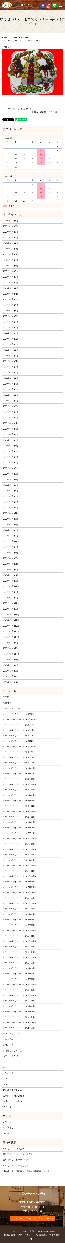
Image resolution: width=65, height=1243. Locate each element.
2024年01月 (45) (10, 395)
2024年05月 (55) (10, 372)
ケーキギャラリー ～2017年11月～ (21, 833)
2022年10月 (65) (10, 479)
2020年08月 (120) (11, 626)
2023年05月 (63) (10, 440)
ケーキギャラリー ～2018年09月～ (21, 779)
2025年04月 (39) (10, 311)
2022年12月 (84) (10, 468)
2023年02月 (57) (10, 457)
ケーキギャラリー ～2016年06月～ (21, 925)
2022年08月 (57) (10, 491)
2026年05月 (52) (10, 237)
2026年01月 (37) (10, 260)
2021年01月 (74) (10, 598)
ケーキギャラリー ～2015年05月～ (21, 995)
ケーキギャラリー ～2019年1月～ (20, 757)
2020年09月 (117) (11, 620)
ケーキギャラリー (20, 38)
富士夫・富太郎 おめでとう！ (46, 112)
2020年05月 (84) (10, 643)
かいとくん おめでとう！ (15, 1165)
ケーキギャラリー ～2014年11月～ (21, 1028)
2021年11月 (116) (11, 541)
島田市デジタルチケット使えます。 (20, 1154)
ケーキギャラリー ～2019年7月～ (20, 725)
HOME (4, 38)
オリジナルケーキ (11, 1034)
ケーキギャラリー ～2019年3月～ (20, 746)
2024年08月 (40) (10, 356)
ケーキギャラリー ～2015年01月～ (21, 1017)
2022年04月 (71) (10, 513)
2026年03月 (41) (10, 249)
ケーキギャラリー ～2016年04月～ (21, 936)
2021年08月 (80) (10, 558)
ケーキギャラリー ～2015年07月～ (21, 984)
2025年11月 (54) (10, 271)
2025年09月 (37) (10, 282)
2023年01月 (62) (10, 462)
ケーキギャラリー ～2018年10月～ (21, 774)
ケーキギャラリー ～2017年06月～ (21, 860)
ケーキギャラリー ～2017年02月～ (21, 882)
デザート (7, 1079)
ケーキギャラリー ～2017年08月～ (21, 849)
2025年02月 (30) (10, 322)
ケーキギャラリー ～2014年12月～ (21, 1022)
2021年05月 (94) (10, 575)
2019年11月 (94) (10, 676)
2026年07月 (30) (10, 226)
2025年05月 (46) (10, 305)
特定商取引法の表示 (12, 1090)
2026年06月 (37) (10, 232)
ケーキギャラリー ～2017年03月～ (21, 876)
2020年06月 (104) (11, 637)
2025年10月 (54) (10, 277)
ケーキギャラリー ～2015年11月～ (21, 963)
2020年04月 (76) (10, 648)
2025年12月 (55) (10, 266)
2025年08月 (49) (10, 288)
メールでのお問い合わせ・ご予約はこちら (32, 1218)
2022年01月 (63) (10, 530)
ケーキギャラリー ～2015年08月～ (21, 979)
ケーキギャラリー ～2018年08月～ (21, 784)
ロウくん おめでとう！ (14, 1149)
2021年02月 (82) (10, 592)
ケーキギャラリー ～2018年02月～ (21, 817)
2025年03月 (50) (10, 316)
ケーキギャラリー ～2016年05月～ (21, 930)
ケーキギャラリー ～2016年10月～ (21, 903)
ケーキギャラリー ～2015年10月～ (21, 968)
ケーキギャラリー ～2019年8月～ (20, 719)
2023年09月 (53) (10, 417)
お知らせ (7, 1122)
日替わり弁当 (9, 1045)
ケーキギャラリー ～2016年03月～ (21, 941)
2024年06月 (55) (10, 367)
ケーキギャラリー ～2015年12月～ (21, 957)
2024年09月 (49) (10, 350)
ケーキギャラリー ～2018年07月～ (21, 790)
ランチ (6, 1062)
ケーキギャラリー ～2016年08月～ (21, 914)
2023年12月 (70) (10, 401)
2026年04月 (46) (10, 243)
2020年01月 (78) (10, 665)
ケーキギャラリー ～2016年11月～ (21, 898)
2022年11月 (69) (10, 474)
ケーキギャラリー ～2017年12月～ (21, 828)
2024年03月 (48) (10, 384)
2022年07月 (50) (10, 496)
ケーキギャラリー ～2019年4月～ (20, 741)
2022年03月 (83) (10, 519)
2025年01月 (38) (10, 327)
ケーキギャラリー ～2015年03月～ (21, 1006)
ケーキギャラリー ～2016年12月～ (21, 892)
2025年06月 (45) (10, 299)
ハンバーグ (8, 1073)
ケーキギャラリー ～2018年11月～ (21, 768)
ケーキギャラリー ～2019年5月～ (20, 736)
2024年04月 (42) (10, 378)
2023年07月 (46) (10, 429)
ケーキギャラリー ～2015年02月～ (21, 1011)
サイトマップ (9, 1107)
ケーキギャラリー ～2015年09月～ (21, 974)
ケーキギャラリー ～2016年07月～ (21, 920)
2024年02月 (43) (10, 389)
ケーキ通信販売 (10, 1039)
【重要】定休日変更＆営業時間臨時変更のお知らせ (27, 1171)
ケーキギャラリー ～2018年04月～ (21, 806)
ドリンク (7, 1084)
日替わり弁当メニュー (13, 1051)
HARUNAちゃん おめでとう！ (19, 109)
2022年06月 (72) (10, 502)
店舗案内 (7, 703)
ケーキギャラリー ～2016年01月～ (21, 952)
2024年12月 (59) (10, 333)
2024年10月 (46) (10, 344)
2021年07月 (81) (10, 564)
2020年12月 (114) (11, 603)
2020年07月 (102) (11, 631)
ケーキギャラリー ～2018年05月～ (21, 800)
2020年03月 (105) (11, 654)
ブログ (6, 1133)
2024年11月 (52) (10, 339)
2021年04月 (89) (10, 581)
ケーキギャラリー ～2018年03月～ (21, 811)
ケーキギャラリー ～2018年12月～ (21, 763)
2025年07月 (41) (10, 294)
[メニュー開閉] (60, 5)
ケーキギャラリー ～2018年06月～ (21, 795)
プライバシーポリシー (13, 1101)
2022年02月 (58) (10, 524)
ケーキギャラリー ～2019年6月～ (20, 730)
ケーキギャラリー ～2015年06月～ (21, 990)
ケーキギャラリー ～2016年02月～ (21, 947)
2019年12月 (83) (10, 671)
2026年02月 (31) (10, 254)
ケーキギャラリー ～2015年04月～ (21, 1001)
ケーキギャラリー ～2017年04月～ (21, 871)
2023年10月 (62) (10, 412)
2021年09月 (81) (10, 553)
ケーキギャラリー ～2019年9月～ (20, 714)
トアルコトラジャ (11, 1056)
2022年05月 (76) (10, 507)
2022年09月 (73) (10, 485)
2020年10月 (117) (11, 614)
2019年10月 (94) (10, 682)
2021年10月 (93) (10, 547)
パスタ (6, 1067)
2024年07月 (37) (10, 361)
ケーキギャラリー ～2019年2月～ (20, 752)
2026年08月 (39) (10, 221)
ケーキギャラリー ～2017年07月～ (21, 855)
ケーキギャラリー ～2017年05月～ (21, 865)
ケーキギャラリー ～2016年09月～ (21, 909)
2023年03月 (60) (10, 451)
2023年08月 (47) (10, 423)
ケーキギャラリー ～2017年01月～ (21, 887)
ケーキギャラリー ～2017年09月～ (21, 844)
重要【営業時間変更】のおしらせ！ (20, 1160)
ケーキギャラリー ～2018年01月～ (21, 822)
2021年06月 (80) (10, 569)
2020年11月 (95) (10, 609)
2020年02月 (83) (10, 659)
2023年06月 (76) (10, 434)
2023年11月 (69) (10, 406)
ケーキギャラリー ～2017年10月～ (21, 838)
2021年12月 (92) (10, 536)
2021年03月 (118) (11, 586)
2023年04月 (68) (10, 446)
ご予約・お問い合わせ (13, 1096)
